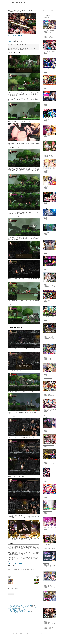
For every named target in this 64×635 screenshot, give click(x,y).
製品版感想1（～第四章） (48, 219)
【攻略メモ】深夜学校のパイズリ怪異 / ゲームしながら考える (18, 609)
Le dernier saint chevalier (47, 135)
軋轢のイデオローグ (36, 633)
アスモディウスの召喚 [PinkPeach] (15, 35)
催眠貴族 (45, 602)
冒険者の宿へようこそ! (47, 300)
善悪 (44, 478)
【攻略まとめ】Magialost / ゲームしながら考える (16, 610)
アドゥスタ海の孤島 (46, 119)
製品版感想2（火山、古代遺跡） (49, 586)
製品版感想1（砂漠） (47, 622)
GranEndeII (45, 283)
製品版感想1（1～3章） (47, 154)
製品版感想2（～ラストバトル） (49, 464)
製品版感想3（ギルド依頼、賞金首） (49, 156)
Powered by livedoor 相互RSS (13, 612)
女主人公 (19, 569)
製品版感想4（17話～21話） (48, 36)
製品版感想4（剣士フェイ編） (48, 339)
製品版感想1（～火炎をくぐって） (49, 463)
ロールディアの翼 (46, 232)
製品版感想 (45, 54)
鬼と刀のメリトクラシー (47, 391)
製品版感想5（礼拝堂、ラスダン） (49, 627)
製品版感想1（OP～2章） (48, 375)
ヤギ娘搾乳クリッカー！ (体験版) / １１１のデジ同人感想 (17, 601)
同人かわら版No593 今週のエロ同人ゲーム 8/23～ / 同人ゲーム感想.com (20, 606)
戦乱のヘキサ (45, 333)
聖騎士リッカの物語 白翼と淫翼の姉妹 (49, 30)
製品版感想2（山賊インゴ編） (48, 337)
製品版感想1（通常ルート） (48, 394)
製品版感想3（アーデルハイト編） (49, 338)
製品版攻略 (45, 121)
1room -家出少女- (46, 250)
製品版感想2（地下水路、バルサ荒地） (50, 623)
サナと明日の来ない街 (47, 186)
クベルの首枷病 (46, 170)
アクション (12, 569)
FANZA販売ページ (11, 42)
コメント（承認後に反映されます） (13, 588)
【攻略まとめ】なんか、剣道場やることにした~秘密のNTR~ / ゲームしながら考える (21, 600)
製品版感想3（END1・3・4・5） (49, 237)
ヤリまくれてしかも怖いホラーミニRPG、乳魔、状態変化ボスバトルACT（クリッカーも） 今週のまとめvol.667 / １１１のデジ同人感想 (23, 608)
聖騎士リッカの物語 (14, 633)
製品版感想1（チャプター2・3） (49, 412)
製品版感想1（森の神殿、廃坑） (49, 585)
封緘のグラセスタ (46, 217)
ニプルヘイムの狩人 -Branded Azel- (49, 445)
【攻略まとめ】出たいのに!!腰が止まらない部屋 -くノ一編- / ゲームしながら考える (21, 605)
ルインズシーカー (46, 151)
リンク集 (48, 633)
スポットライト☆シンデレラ (48, 511)
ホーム (9, 633)
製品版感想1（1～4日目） (48, 358)
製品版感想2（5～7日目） (48, 359)
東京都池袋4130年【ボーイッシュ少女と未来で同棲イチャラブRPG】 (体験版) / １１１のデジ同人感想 (23, 603)
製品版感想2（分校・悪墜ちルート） (49, 395)
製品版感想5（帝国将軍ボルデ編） (49, 341)
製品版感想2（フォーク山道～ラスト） (50, 286)
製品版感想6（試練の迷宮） (48, 628)
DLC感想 (45, 206)
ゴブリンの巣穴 (46, 85)
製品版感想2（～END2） (47, 235)
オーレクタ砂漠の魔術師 (47, 544)
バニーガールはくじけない (47, 373)
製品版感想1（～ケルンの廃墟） (49, 285)
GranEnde (45, 582)
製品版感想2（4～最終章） (48, 155)
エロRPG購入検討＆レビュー (16, 2)
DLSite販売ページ (11, 41)
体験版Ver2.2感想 (46, 564)
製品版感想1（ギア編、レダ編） (49, 336)
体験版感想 (16, 569)
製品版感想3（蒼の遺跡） (48, 624)
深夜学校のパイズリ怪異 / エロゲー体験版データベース (17, 602)
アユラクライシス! (46, 266)
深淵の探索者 (45, 202)
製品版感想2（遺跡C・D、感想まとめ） (50, 548)
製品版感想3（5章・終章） (48, 378)
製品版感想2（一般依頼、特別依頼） (49, 566)
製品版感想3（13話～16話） (48, 35)
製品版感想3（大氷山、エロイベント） (50, 587)
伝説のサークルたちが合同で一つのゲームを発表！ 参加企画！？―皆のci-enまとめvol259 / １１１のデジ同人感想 (23, 598)
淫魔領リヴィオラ (46, 563)
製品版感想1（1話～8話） (48, 32)
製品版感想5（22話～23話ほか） (49, 37)
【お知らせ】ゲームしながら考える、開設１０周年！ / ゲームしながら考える (20, 611)
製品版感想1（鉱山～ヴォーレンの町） (50, 565)
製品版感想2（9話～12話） (48, 33)
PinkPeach (24, 569)
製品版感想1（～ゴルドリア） (48, 234)
